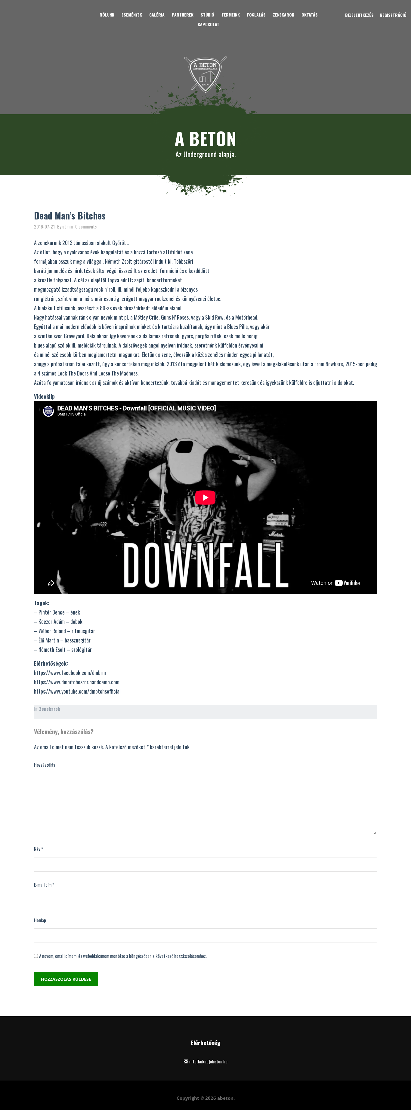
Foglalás (256, 14)
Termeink (230, 14)
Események (132, 14)
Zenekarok (283, 14)
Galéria (157, 14)
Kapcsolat (208, 24)
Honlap (40, 920)
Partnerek (182, 14)
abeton (225, 1098)
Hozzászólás (44, 764)
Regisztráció (393, 15)
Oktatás (309, 14)
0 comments (86, 226)
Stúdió (207, 14)
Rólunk (107, 14)
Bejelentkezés (359, 15)
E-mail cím (44, 884)
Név (38, 848)
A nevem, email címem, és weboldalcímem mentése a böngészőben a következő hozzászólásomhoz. (123, 955)
